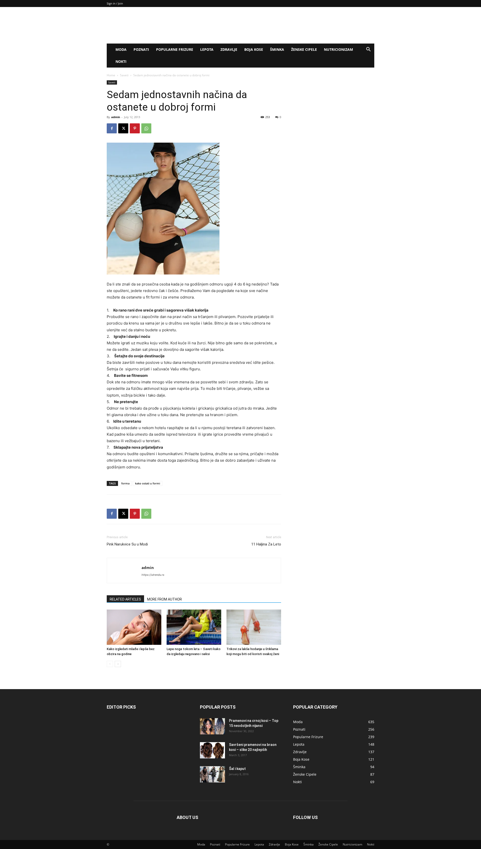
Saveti (124, 75)
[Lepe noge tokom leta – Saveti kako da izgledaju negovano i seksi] (194, 627)
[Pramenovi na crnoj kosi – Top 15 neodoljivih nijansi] (212, 726)
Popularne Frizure (174, 49)
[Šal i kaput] (212, 774)
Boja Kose (253, 49)
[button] (368, 50)
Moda (121, 49)
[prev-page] (110, 664)
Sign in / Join (115, 3)
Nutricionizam (338, 49)
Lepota (206, 49)
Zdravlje (228, 49)
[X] (123, 128)
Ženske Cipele (304, 49)
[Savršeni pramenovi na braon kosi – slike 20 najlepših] (212, 750)
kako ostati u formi (147, 483)
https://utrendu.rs (153, 575)
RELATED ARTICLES (125, 599)
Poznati (141, 49)
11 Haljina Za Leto (266, 544)
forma (125, 483)
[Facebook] (112, 128)
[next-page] (118, 664)
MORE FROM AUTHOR (164, 599)
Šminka (277, 49)
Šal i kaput (237, 769)
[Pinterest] (135, 128)
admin (115, 117)
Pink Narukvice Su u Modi (127, 544)
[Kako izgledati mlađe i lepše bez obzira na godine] (134, 627)
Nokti (121, 61)
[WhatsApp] (146, 128)
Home (111, 75)
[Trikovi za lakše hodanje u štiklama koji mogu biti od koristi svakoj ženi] (253, 627)
